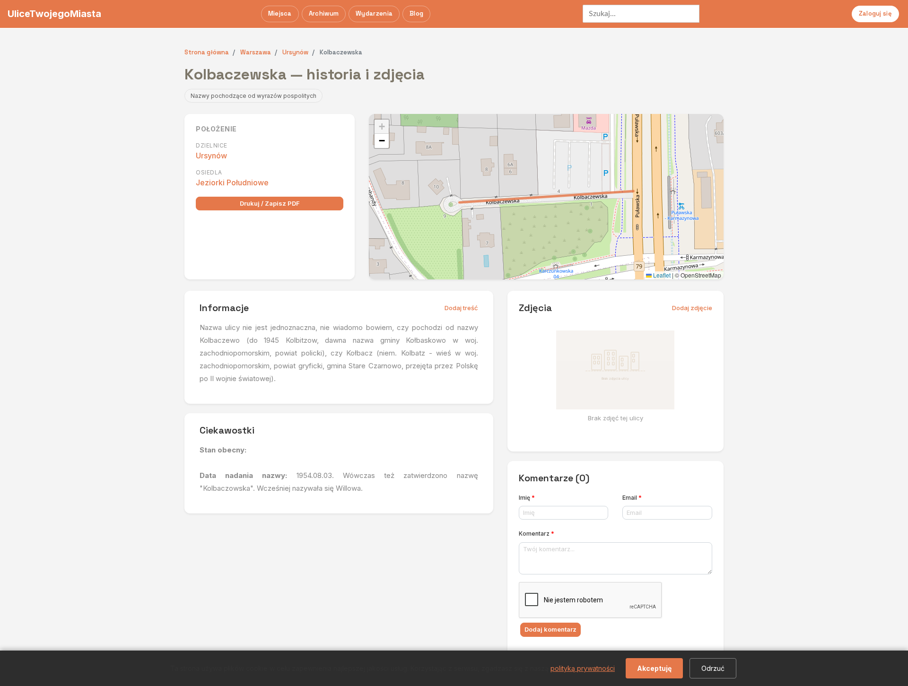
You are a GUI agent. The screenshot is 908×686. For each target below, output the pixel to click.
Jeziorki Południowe (232, 182)
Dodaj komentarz (550, 629)
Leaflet (661, 275)
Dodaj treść (461, 308)
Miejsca (280, 13)
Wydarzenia (374, 13)
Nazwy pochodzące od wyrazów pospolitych (253, 95)
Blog (416, 13)
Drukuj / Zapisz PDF (270, 203)
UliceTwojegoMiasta (54, 13)
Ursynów (211, 155)
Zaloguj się (875, 13)
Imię (527, 497)
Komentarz (536, 533)
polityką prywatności (582, 668)
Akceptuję (654, 668)
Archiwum (324, 13)
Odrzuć (713, 668)
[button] (382, 127)
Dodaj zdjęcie (692, 308)
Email (632, 497)
